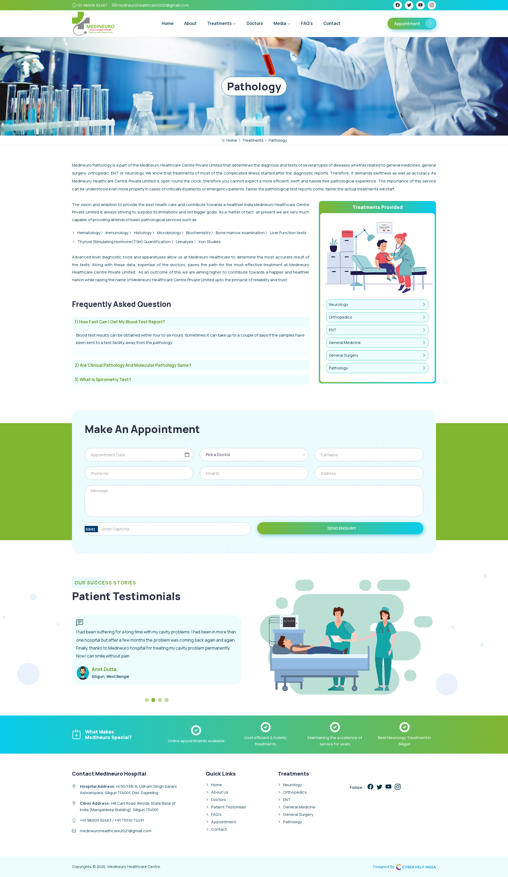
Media (280, 23)
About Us (219, 792)
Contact (332, 23)
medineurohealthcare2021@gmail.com (152, 5)
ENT (333, 330)
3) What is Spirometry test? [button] (103, 379)
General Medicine (345, 342)
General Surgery (343, 355)
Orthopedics (340, 317)
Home (168, 23)
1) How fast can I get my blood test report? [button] (120, 321)
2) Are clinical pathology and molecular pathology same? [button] (133, 365)
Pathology (338, 368)
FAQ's (307, 23)
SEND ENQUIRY (341, 528)
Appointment (407, 23)
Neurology (338, 304)
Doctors (255, 23)
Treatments (220, 23)
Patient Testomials (228, 807)
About (190, 23)
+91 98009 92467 (91, 5)
